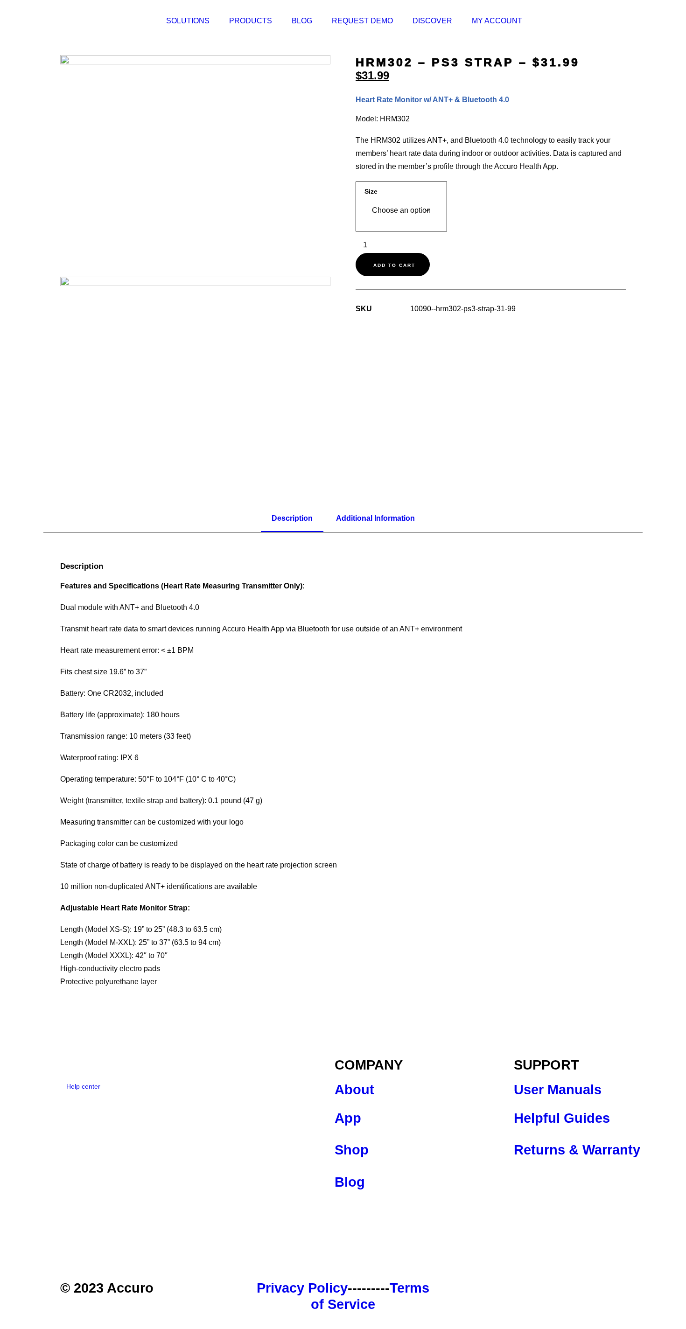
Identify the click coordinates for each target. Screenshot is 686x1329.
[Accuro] (94, 21)
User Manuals (558, 1089)
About (354, 1089)
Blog (302, 21)
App (348, 1118)
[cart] (628, 21)
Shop (352, 1149)
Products (250, 21)
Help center (83, 1086)
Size (371, 191)
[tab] (292, 519)
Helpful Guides (562, 1118)
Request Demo (362, 21)
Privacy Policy (302, 1287)
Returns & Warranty (577, 1149)
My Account (497, 21)
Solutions (188, 21)
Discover (432, 21)
